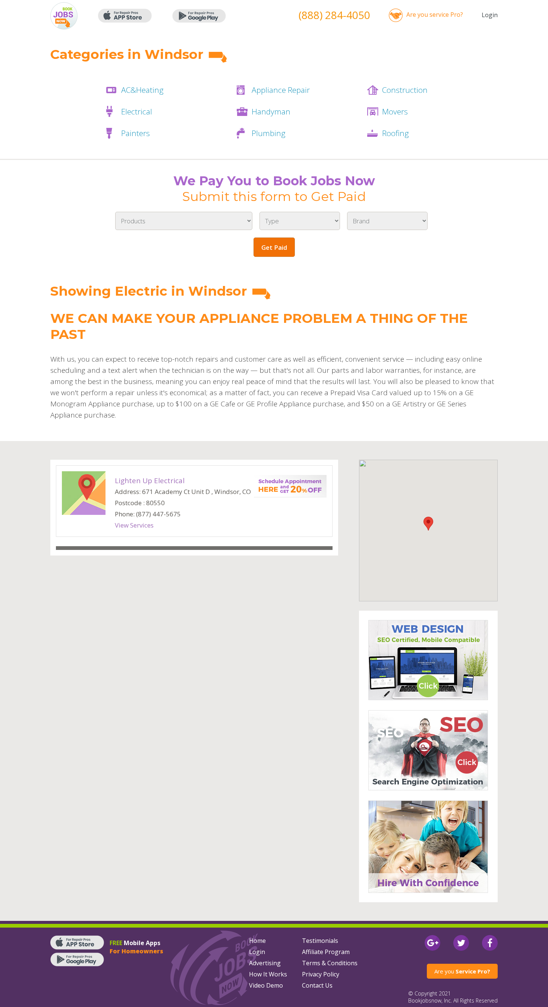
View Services (134, 525)
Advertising (265, 963)
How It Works (268, 974)
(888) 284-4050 (334, 15)
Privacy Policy (320, 974)
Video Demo (266, 985)
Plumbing (269, 133)
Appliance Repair (281, 90)
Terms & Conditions (330, 963)
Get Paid (274, 247)
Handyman (271, 111)
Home (257, 941)
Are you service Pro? (434, 14)
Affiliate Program (326, 952)
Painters (135, 133)
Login (490, 15)
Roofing (395, 133)
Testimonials (320, 941)
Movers (395, 111)
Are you (462, 971)
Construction (405, 90)
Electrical (136, 111)
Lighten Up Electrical (150, 480)
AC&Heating (142, 90)
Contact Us (317, 985)
